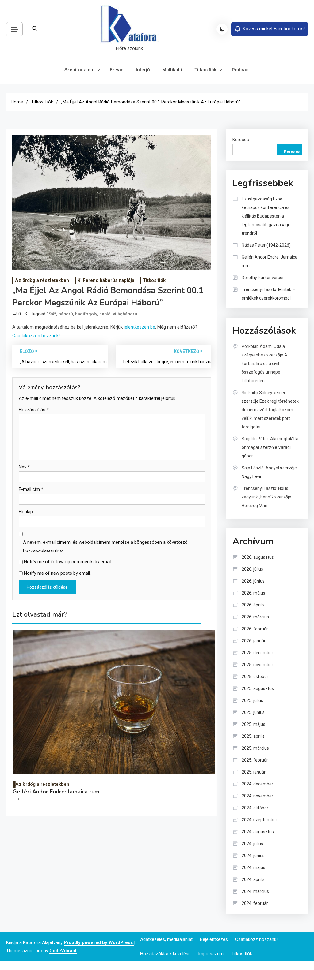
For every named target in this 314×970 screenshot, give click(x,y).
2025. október (255, 676)
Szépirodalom (79, 70)
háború (66, 314)
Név (24, 467)
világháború (125, 314)
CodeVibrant (63, 950)
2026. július (252, 569)
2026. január (254, 640)
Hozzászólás (34, 409)
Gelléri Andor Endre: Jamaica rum (56, 792)
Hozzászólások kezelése (165, 954)
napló (105, 314)
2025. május (253, 724)
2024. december (257, 784)
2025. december (257, 652)
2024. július (252, 843)
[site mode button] (222, 29)
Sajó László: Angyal (260, 467)
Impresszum (211, 954)
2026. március (255, 616)
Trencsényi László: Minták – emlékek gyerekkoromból (268, 293)
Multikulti (172, 70)
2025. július (252, 700)
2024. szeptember (259, 819)
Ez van (117, 70)
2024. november (257, 795)
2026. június (253, 581)
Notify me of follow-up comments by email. (68, 562)
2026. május (253, 593)
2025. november (257, 664)
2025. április (253, 736)
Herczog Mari (254, 505)
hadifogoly (86, 314)
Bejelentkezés (214, 939)
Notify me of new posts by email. (57, 573)
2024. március (255, 891)
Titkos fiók (205, 70)
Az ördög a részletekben (42, 280)
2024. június (253, 855)
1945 (51, 314)
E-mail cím (31, 489)
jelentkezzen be (139, 327)
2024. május (253, 867)
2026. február (255, 628)
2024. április (253, 879)
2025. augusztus (258, 688)
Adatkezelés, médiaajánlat (166, 939)
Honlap (26, 511)
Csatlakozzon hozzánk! (36, 335)
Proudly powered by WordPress (99, 942)
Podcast (241, 70)
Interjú (143, 70)
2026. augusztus (258, 557)
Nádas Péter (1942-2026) (266, 245)
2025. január (254, 772)
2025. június (253, 712)
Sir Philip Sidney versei (263, 392)
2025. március (255, 748)
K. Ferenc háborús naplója (106, 280)
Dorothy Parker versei (262, 277)
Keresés (240, 139)
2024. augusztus (258, 831)
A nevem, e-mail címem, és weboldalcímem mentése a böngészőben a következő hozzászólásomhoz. (105, 546)
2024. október (255, 807)
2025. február (255, 760)
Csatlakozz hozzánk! (256, 939)
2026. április (253, 605)
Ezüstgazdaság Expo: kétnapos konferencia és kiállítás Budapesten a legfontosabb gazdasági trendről (265, 216)
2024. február (255, 903)
